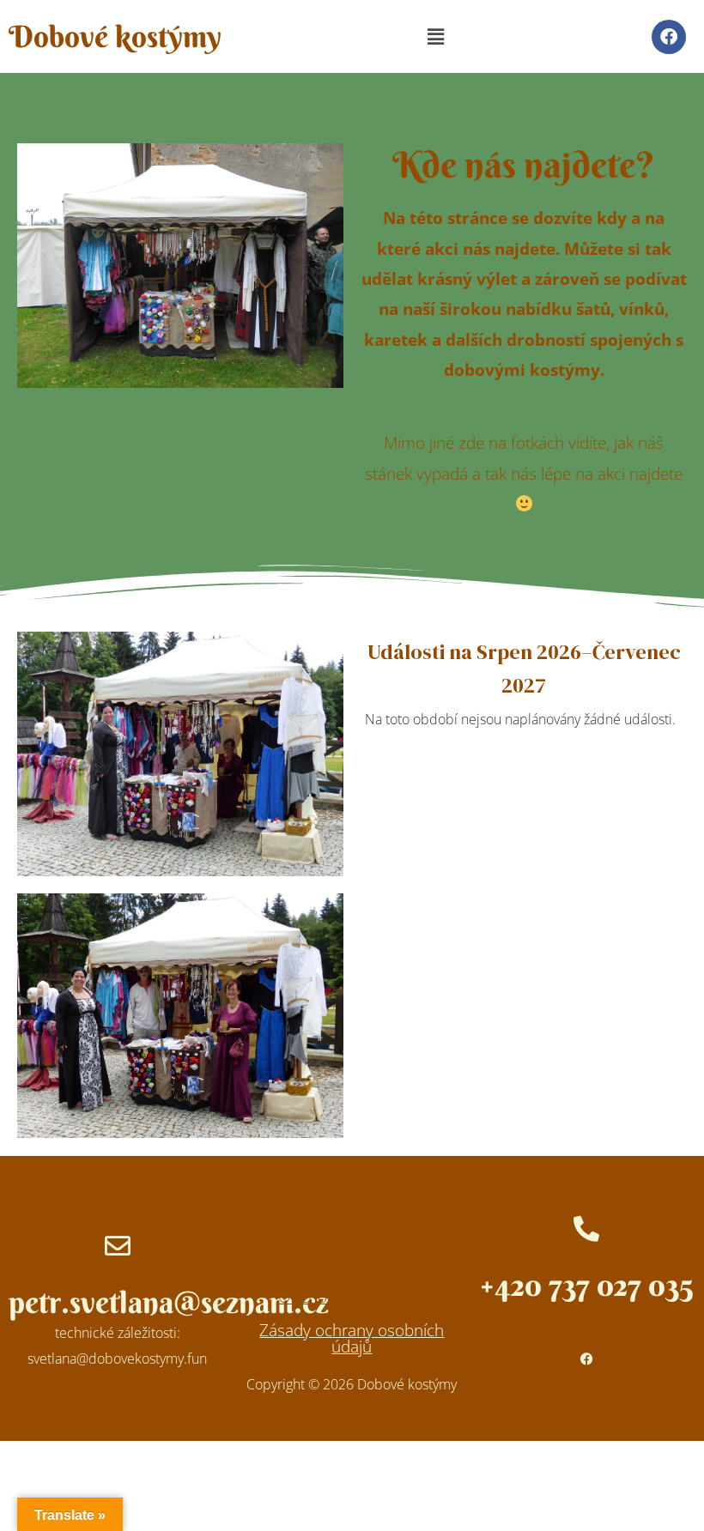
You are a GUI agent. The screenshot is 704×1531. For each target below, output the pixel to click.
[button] (435, 36)
